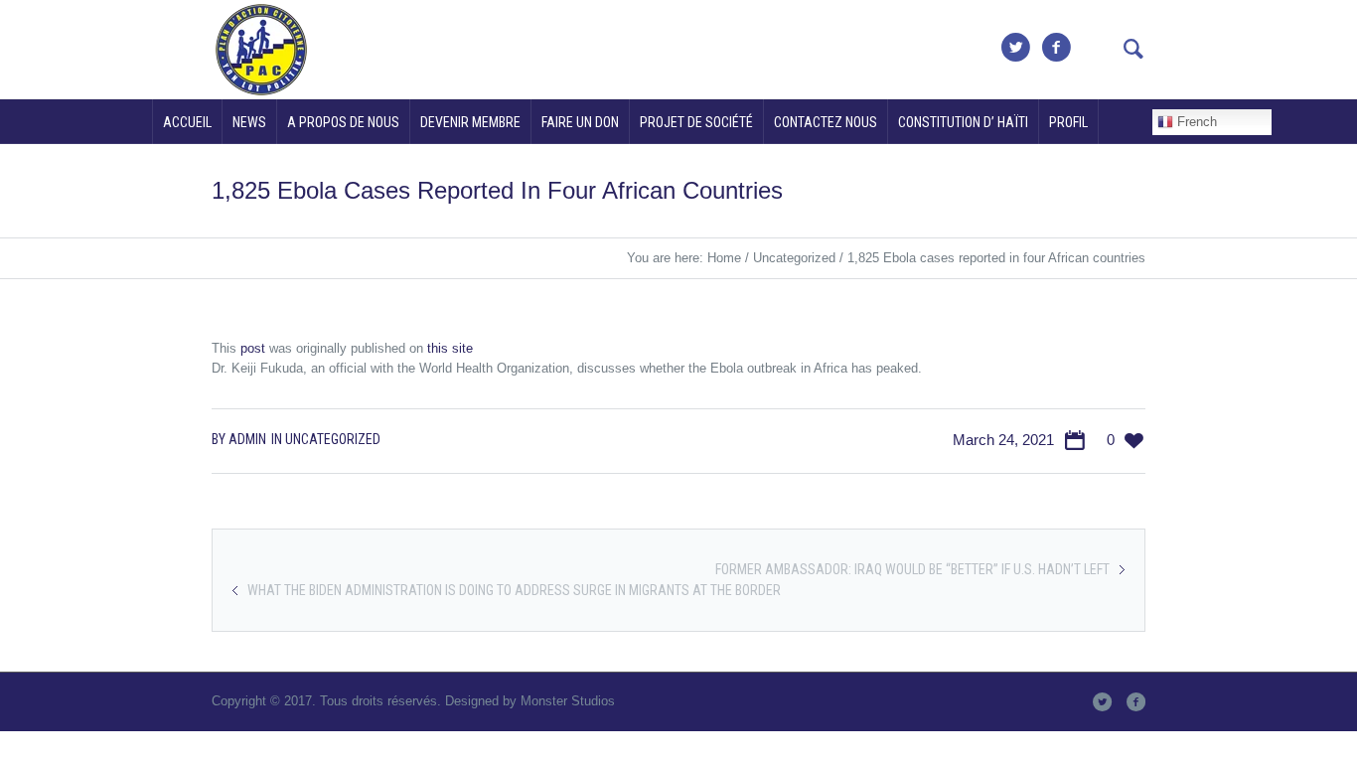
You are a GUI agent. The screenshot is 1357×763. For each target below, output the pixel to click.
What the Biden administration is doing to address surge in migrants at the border (514, 590)
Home (724, 257)
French (1195, 121)
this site (450, 348)
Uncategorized (794, 257)
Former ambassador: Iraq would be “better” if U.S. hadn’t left (912, 569)
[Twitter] (1015, 48)
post (252, 348)
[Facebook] (1056, 48)
